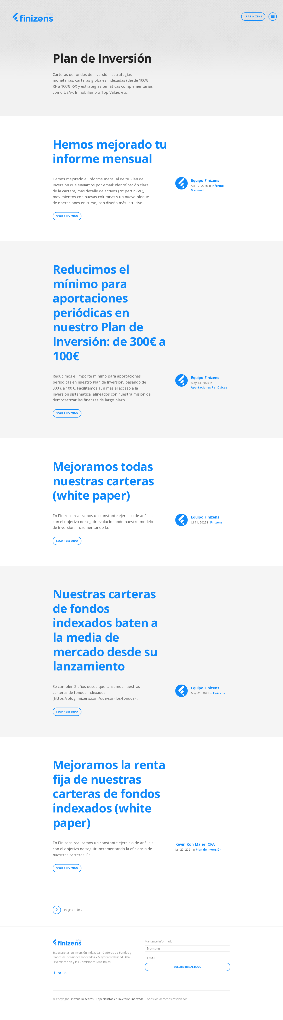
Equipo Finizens (205, 180)
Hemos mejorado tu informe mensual (110, 151)
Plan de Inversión (208, 849)
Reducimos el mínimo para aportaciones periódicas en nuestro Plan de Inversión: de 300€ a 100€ (109, 312)
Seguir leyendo (67, 216)
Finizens (216, 522)
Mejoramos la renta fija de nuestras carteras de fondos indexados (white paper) (109, 793)
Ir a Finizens (253, 16)
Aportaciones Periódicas (209, 387)
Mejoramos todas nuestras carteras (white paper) (103, 480)
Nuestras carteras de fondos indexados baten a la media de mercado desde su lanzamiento (105, 629)
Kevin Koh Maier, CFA (195, 844)
